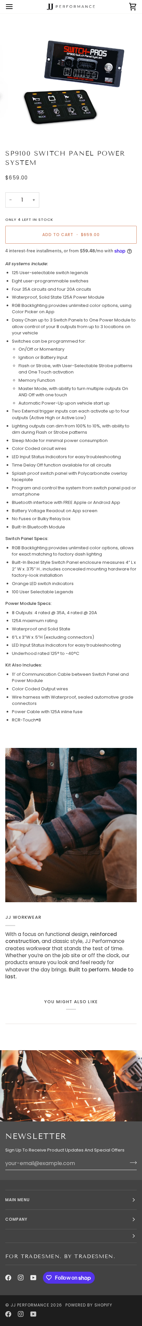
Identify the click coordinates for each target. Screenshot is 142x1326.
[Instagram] (21, 1278)
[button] (71, 1236)
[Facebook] (8, 1278)
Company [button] (16, 1219)
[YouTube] (33, 1278)
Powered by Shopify (88, 1305)
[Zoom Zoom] (71, 78)
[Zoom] (23, 126)
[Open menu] (15, 6)
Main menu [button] (17, 1200)
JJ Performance (30, 1305)
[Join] (131, 1162)
